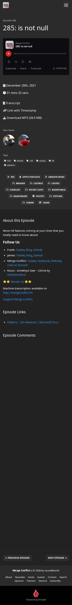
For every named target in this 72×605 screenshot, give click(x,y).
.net (31, 160)
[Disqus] (36, 393)
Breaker (20, 183)
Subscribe (55, 580)
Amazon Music (56, 176)
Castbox (38, 183)
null (8, 160)
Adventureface (16, 274)
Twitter (20, 250)
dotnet (19, 160)
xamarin (10, 165)
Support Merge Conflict (17, 299)
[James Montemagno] (24, 141)
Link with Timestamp (21, 110)
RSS (12, 176)
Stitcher (57, 196)
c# (52, 160)
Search (63, 577)
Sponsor (19, 580)
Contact (52, 577)
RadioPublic (59, 189)
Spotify (40, 196)
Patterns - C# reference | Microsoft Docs (33, 322)
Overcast (15, 189)
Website (56, 261)
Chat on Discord (17, 265)
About (8, 577)
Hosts (31, 577)
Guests (41, 577)
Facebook (43, 261)
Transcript (12, 103)
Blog (29, 250)
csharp (42, 160)
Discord (43, 580)
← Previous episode (17, 557)
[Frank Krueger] (9, 141)
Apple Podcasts (31, 176)
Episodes (20, 577)
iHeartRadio (20, 196)
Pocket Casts (36, 189)
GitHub (37, 250)
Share (46, 202)
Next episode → (57, 557)
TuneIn (30, 202)
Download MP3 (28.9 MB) (24, 118)
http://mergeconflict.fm (18, 292)
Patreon (31, 580)
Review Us (17, 281)
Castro (55, 183)
